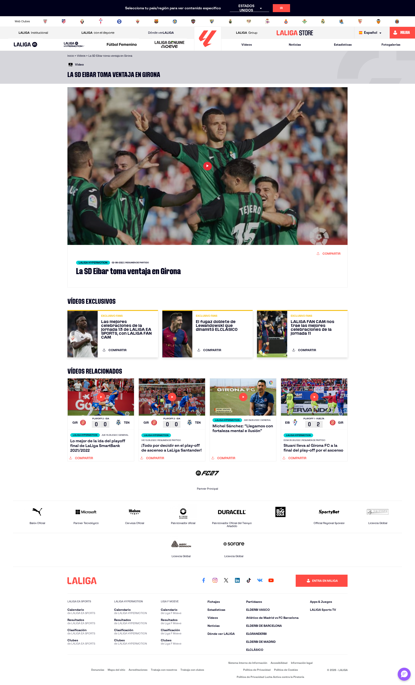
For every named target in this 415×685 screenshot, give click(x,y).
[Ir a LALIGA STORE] (295, 33)
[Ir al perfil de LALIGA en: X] (226, 581)
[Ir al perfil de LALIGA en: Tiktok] (248, 581)
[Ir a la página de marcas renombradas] (73, 670)
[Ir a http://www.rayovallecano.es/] (249, 21)
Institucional (33, 32)
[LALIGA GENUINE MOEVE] (169, 45)
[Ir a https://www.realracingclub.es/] (230, 21)
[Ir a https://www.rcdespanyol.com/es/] (286, 21)
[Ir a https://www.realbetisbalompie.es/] (304, 21)
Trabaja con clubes (192, 669)
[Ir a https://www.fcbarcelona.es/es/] (156, 21)
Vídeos (246, 44)
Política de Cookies (286, 669)
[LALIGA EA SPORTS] (25, 45)
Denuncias (97, 669)
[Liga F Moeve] (122, 45)
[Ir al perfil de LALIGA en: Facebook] (204, 581)
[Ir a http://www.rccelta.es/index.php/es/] (100, 21)
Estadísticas (343, 44)
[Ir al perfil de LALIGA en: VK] (260, 581)
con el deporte (97, 32)
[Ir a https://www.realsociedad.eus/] (341, 21)
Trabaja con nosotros (164, 669)
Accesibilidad (279, 662)
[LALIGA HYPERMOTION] (74, 45)
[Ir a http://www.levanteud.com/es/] (193, 21)
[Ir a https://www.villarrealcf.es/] (397, 21)
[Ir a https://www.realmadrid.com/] (323, 21)
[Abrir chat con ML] (404, 674)
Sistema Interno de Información (247, 662)
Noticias (295, 44)
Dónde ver (161, 32)
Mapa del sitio (116, 669)
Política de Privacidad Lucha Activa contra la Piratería (270, 676)
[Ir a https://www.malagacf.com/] (212, 21)
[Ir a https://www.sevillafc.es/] (360, 21)
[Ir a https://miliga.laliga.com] (402, 33)
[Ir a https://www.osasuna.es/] (82, 21)
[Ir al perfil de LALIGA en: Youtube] (271, 581)
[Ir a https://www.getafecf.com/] (175, 21)
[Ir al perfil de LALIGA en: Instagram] (215, 581)
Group (246, 32)
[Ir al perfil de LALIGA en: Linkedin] (237, 581)
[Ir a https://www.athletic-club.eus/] (45, 21)
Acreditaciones (138, 669)
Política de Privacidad (257, 669)
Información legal (302, 662)
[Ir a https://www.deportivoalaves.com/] (119, 21)
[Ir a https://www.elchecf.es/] (137, 21)
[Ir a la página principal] (207, 49)
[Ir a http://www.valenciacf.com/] (378, 21)
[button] (25, 45)
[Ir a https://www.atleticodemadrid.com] (63, 21)
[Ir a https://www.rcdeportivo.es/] (267, 21)
